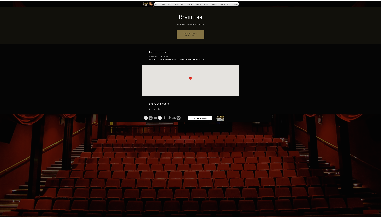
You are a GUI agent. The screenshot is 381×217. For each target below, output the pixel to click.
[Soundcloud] (174, 118)
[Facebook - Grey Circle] (146, 118)
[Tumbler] (165, 118)
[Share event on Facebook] (150, 109)
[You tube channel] (155, 118)
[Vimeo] (179, 118)
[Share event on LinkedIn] (159, 109)
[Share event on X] (154, 109)
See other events (190, 36)
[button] (177, 4)
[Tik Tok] (169, 118)
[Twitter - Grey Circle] (160, 118)
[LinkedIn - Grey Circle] (151, 118)
